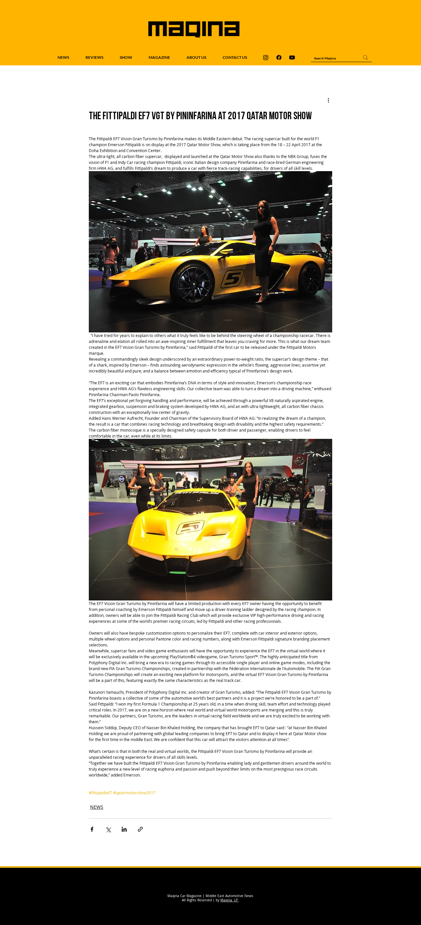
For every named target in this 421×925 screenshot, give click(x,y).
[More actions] (328, 100)
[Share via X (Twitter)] (108, 829)
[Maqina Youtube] (292, 57)
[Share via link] (140, 829)
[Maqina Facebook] (279, 57)
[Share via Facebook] (92, 829)
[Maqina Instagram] (265, 57)
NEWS (96, 807)
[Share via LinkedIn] (124, 829)
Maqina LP (229, 900)
